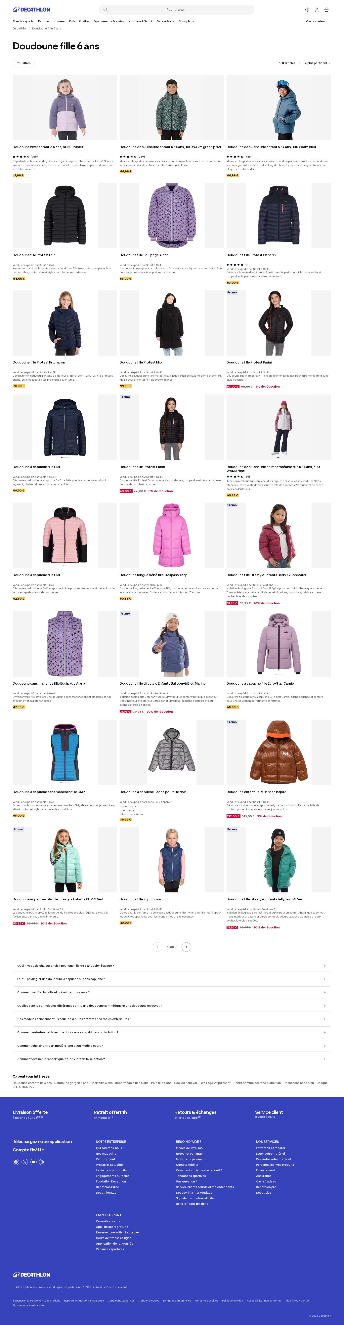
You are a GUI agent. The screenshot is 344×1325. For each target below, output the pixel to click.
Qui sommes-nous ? (110, 1148)
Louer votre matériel (270, 1153)
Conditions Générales (121, 1301)
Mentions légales (149, 1301)
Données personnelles (177, 1301)
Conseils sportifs (108, 1221)
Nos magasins (106, 1153)
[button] (62, 457)
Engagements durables (112, 1175)
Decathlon (20, 28)
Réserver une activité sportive (117, 1232)
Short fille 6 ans (102, 1083)
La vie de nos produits (111, 1170)
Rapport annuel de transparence (84, 1301)
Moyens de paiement (191, 1159)
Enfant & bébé (79, 21)
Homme (59, 21)
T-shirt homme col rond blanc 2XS (257, 1083)
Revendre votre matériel (273, 1159)
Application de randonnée (114, 1243)
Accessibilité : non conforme (264, 1301)
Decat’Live (263, 1192)
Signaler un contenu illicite (195, 1198)
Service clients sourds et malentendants (205, 1187)
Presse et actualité (109, 1164)
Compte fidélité (28, 1149)
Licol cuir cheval (185, 1083)
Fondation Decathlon (111, 1181)
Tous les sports (23, 21)
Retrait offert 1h (110, 1114)
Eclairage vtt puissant (215, 1083)
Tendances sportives (191, 1175)
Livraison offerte (30, 1114)
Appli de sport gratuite (112, 1226)
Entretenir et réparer (270, 1148)
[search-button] (105, 10)
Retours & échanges (195, 1114)
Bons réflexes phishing (192, 1203)
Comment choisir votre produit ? (199, 1170)
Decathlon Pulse (107, 1187)
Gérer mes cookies (206, 1301)
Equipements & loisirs (109, 21)
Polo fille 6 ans (161, 1083)
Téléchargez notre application (42, 1141)
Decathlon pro (266, 1187)
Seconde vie (165, 21)
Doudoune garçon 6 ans (71, 1083)
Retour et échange (189, 1153)
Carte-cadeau (316, 21)
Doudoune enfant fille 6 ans (32, 1083)
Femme (43, 21)
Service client (269, 1114)
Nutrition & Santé (140, 21)
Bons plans (186, 21)
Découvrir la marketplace (194, 1192)
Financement (265, 1170)
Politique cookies (232, 1301)
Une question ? (186, 1181)
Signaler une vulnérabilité (28, 1305)
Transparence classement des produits (36, 1301)
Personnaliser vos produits (275, 1164)
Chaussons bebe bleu (298, 1083)
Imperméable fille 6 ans (132, 1083)
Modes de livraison (189, 1148)
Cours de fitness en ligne (113, 1238)
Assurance (264, 1175)
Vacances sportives (110, 1249)
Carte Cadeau (266, 1181)
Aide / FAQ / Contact (297, 1301)
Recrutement (105, 1159)
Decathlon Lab (106, 1192)
